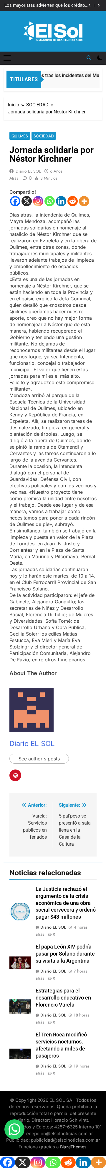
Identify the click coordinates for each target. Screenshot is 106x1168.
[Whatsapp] (49, 201)
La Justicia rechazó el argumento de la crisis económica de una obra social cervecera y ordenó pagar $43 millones (66, 903)
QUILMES (19, 136)
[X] (26, 201)
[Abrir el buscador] (89, 57)
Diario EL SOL (28, 171)
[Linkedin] (61, 201)
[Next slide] (98, 5)
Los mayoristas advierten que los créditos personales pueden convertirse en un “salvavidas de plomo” (45, 5)
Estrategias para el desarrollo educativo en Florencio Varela (63, 998)
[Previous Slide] (90, 5)
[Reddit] (72, 201)
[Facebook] (15, 201)
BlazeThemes (73, 1146)
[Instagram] (38, 201)
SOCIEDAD (44, 136)
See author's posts (39, 759)
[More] (84, 201)
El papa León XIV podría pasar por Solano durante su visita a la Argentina (65, 954)
